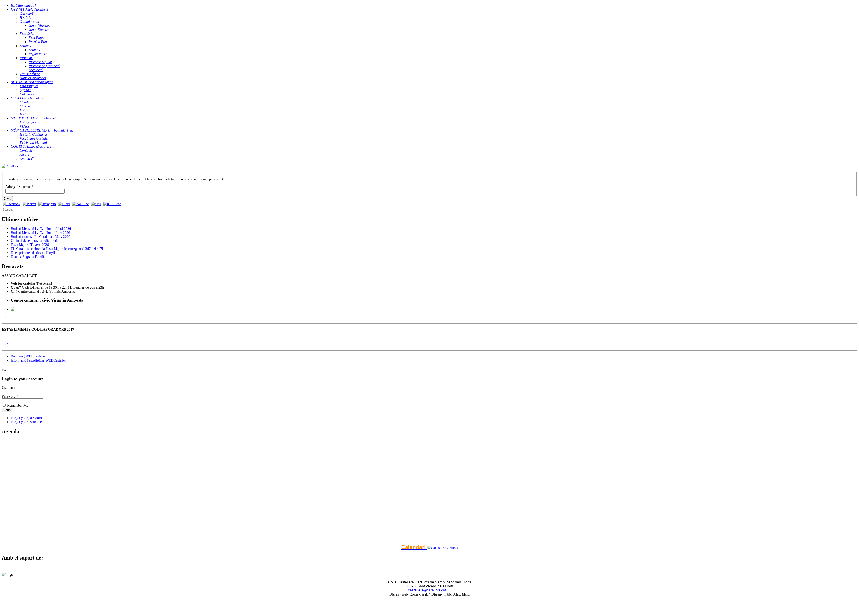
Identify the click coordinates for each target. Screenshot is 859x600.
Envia (7, 198)
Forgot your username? (27, 422)
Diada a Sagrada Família (28, 257)
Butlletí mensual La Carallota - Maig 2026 (40, 236)
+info (5, 318)
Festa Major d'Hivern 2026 (30, 245)
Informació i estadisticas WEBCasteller (38, 360)
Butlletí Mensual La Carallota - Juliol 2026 (41, 228)
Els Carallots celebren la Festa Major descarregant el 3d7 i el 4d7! (57, 249)
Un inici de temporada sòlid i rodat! (36, 241)
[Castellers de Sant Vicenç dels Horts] (10, 166)
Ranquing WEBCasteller (28, 356)
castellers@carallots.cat (427, 590)
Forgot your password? (27, 418)
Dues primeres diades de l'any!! (33, 253)
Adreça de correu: (19, 187)
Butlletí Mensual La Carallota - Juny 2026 (40, 232)
